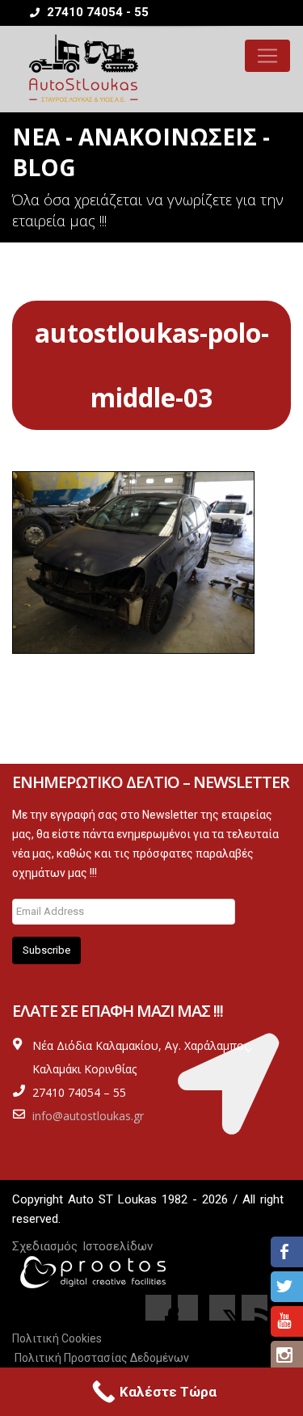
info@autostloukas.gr (88, 1115)
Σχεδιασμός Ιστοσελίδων (82, 1246)
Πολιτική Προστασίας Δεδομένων (102, 1357)
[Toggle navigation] (267, 56)
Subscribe (46, 950)
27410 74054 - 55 (96, 12)
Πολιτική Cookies (57, 1338)
